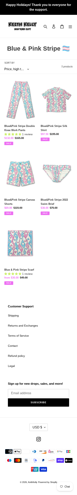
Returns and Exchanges (23, 325)
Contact (13, 345)
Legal (11, 365)
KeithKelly (32, 482)
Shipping (13, 315)
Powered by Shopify (47, 482)
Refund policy (16, 355)
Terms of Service (18, 335)
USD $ (37, 427)
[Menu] (70, 26)
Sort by (9, 62)
